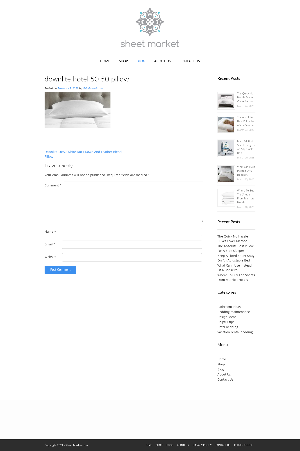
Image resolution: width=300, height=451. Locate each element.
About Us (162, 61)
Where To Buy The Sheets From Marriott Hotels (245, 196)
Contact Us (189, 61)
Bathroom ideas (229, 307)
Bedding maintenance (233, 312)
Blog (141, 61)
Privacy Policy (202, 445)
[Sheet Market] (150, 27)
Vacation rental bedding (235, 332)
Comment (53, 185)
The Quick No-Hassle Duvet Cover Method (245, 97)
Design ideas (226, 317)
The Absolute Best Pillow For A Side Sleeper (246, 121)
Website (50, 257)
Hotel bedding (227, 327)
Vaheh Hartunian (93, 88)
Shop (123, 61)
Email (50, 244)
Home (105, 61)
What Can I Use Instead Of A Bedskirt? (246, 171)
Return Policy (243, 445)
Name (50, 231)
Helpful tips (226, 322)
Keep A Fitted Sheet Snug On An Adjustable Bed (246, 147)
